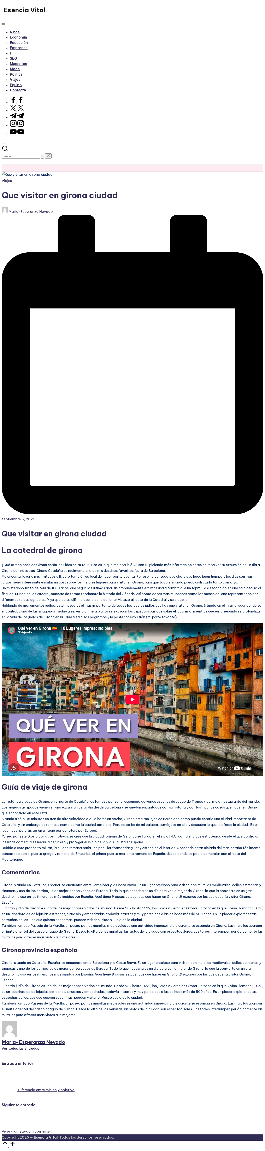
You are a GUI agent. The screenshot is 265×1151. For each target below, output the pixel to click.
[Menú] (3, 24)
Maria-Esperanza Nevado (33, 1042)
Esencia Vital (24, 10)
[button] (42, 156)
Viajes (7, 180)
